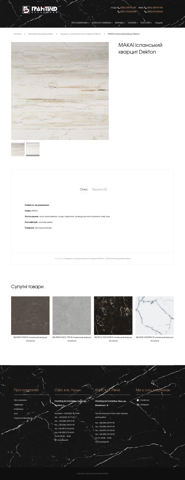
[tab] (84, 189)
